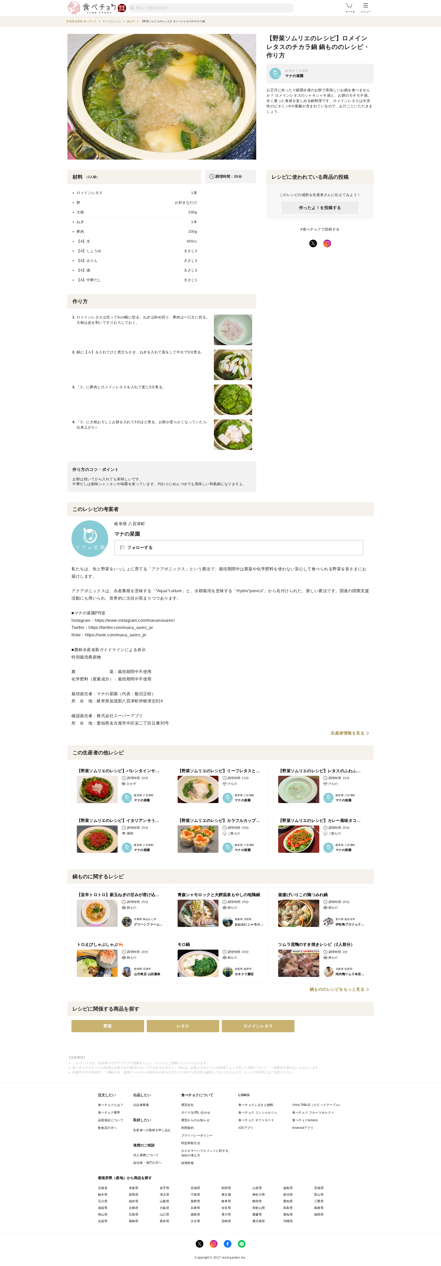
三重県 (319, 1201)
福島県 (288, 1188)
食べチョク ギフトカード (256, 1120)
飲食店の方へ (107, 1128)
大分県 (195, 1221)
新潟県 (288, 1194)
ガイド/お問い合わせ (196, 1112)
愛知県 (288, 1201)
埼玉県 (164, 1194)
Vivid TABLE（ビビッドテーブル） (317, 1105)
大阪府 (164, 1208)
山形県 (257, 1188)
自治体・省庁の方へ (147, 1163)
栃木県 (102, 1194)
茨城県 (319, 1188)
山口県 (164, 1214)
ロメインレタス (258, 1026)
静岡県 (257, 1201)
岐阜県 (226, 1201)
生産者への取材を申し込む (152, 1130)
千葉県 (195, 1194)
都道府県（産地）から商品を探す (125, 1178)
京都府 (133, 1208)
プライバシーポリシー (197, 1135)
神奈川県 (258, 1194)
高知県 (288, 1214)
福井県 (133, 1201)
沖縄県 (288, 1221)
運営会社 (187, 1105)
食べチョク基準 (109, 1112)
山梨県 (164, 1201)
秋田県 (226, 1188)
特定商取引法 (190, 1143)
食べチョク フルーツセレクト (313, 1112)
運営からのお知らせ (195, 1120)
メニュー (366, 11)
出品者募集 (141, 1105)
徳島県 (195, 1214)
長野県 (195, 1201)
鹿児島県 (258, 1221)
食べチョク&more (305, 1120)
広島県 (133, 1214)
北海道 (102, 1188)
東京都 (226, 1194)
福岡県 (319, 1214)
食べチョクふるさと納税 (255, 1105)
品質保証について (110, 1120)
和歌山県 (258, 1208)
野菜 (108, 1026)
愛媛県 (257, 1214)
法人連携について (145, 1155)
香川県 (226, 1214)
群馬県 (133, 1194)
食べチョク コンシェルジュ (257, 1112)
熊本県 (164, 1221)
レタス (183, 1026)
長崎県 (133, 1221)
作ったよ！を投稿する (320, 207)
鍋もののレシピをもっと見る (337, 989)
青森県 (133, 1188)
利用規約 (187, 1128)
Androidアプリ (302, 1128)
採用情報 (187, 1163)
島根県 (319, 1208)
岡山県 (102, 1214)
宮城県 (195, 1188)
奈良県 (226, 1208)
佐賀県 (102, 1221)
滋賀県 (102, 1208)
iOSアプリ (245, 1128)
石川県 (102, 1201)
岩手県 (164, 1188)
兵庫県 (195, 1208)
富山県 (319, 1194)
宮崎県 (226, 1221)
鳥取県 (288, 1208)
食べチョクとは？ (110, 1105)
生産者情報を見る (347, 733)
